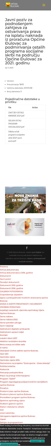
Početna (4, 266)
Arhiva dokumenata (9, 270)
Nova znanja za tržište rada (12, 344)
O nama (3, 347)
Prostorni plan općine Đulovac (14, 391)
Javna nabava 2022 (9, 319)
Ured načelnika (7, 413)
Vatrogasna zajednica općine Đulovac (17, 416)
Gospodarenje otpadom (11, 294)
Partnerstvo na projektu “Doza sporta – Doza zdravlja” (25, 363)
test (2, 410)
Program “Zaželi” (8, 379)
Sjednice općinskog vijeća (12, 400)
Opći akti (4, 354)
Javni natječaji (6, 326)
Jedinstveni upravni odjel (12, 332)
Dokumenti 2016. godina (11, 288)
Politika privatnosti (9, 444)
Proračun (4, 388)
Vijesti (3, 419)
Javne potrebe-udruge (10, 322)
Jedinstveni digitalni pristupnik (15, 329)
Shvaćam (35, 441)
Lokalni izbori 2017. (8, 338)
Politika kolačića (7, 366)
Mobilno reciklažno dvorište (13, 341)
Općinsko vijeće (7, 357)
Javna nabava (6, 316)
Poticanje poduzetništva (11, 372)
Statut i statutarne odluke (12, 407)
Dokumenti (5, 276)
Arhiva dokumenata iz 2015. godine (16, 273)
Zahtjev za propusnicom (11, 422)
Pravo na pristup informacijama (15, 376)
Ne (42, 441)
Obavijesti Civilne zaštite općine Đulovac (19, 350)
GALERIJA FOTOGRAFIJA (11, 291)
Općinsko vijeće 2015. (10, 360)
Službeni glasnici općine (11, 404)
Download (37, 114)
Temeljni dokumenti (9, 282)
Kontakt (4, 335)
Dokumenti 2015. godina (11, 285)
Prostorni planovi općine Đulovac (15, 394)
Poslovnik (4, 369)
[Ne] (19, 444)
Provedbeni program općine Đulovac (17, 397)
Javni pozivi (5, 279)
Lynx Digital (36, 252)
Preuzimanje (12, 77)
